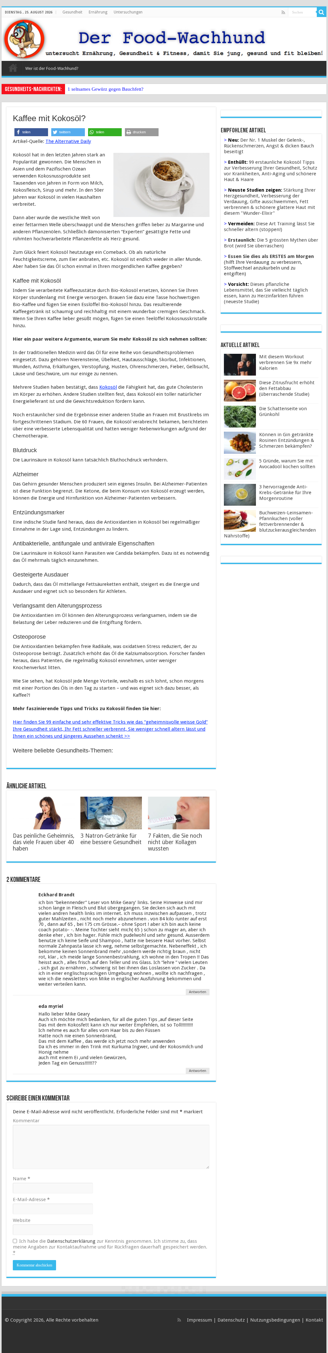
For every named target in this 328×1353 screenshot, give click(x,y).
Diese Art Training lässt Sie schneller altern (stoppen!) (269, 226)
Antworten (197, 992)
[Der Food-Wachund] (164, 39)
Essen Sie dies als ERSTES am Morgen (271, 256)
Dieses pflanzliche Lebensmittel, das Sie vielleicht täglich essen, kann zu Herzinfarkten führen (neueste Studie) (266, 292)
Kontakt (314, 1320)
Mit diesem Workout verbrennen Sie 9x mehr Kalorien (285, 362)
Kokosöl (108, 387)
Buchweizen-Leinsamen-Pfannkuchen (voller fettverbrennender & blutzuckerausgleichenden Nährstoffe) (270, 524)
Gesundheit (72, 12)
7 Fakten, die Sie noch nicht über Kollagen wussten (175, 842)
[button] (31, 132)
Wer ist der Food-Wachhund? (51, 68)
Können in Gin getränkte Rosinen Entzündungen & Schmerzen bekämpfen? (286, 440)
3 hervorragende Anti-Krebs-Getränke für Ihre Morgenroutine (285, 492)
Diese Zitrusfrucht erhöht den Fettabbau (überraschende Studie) (287, 388)
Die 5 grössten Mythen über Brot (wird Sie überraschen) (271, 243)
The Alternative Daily (68, 141)
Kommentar (26, 1121)
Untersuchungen (128, 12)
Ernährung (98, 12)
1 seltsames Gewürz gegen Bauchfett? (106, 89)
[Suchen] (321, 12)
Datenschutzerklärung (71, 1241)
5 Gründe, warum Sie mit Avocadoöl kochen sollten (287, 463)
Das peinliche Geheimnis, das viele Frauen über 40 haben (43, 842)
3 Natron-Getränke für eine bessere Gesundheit (111, 839)
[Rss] (283, 12)
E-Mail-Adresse (31, 1199)
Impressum (199, 1320)
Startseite (13, 67)
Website (21, 1220)
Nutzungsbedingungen (275, 1320)
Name (21, 1179)
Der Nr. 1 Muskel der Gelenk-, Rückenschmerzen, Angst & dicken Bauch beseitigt (269, 145)
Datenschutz (231, 1320)
